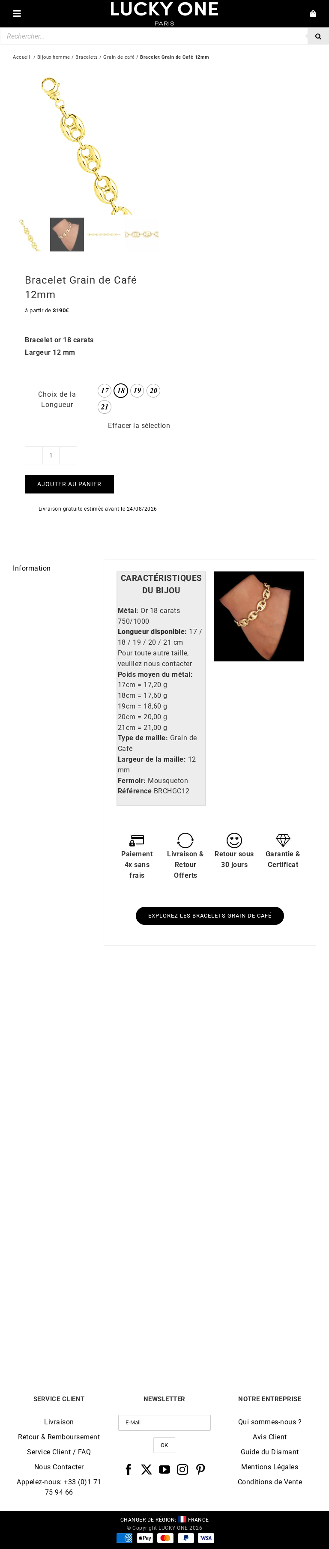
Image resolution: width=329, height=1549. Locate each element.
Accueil (21, 57)
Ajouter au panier (69, 484)
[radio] (104, 390)
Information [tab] (32, 568)
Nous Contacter (59, 1467)
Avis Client (270, 1437)
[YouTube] (164, 1469)
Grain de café (119, 57)
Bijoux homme (53, 57)
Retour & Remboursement (59, 1437)
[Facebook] (129, 1469)
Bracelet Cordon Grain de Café (240, 1142)
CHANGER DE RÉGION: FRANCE (164, 1520)
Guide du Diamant (270, 1452)
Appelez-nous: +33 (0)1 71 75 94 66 (59, 1487)
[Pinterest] (200, 1469)
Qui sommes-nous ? (270, 1422)
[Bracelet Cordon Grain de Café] (240, 992)
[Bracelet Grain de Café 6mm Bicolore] (240, 1185)
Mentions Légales (269, 1467)
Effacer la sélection (139, 426)
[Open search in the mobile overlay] (164, 36)
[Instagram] (182, 1469)
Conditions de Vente (270, 1482)
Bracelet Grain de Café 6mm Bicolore (240, 1335)
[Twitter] (147, 1469)
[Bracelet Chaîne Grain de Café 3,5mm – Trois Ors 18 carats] (88, 992)
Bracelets (86, 57)
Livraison (59, 1422)
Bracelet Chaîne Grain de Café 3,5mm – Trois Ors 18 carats (88, 1145)
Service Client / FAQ (59, 1452)
